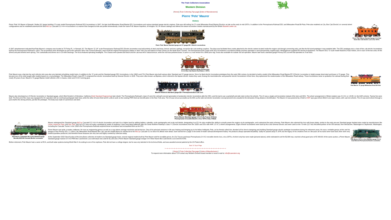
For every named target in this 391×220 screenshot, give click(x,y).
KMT (308, 98)
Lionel (50, 124)
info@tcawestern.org (232, 153)
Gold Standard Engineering (101, 96)
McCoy (48, 26)
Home (176, 12)
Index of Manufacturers (209, 12)
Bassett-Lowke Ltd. (230, 26)
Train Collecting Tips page (189, 12)
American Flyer (58, 124)
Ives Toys (71, 124)
